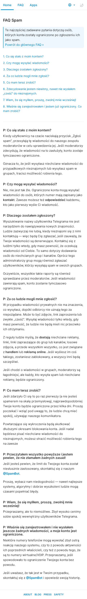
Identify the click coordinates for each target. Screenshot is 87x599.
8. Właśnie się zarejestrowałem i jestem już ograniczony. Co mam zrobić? (42, 109)
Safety (59, 594)
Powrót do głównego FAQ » (24, 45)
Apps (33, 5)
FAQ (21, 5)
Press (48, 594)
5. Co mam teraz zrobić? (19, 82)
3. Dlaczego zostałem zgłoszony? (25, 69)
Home (7, 5)
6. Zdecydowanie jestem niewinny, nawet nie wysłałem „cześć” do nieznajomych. (39, 91)
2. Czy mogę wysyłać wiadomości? (26, 63)
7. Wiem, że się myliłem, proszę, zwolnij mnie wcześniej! (39, 100)
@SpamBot (11, 473)
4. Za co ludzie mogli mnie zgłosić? (26, 76)
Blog (38, 594)
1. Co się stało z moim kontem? (23, 56)
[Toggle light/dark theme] (81, 5)
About (27, 594)
